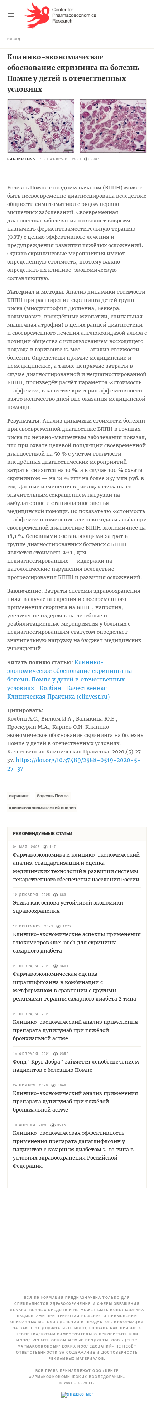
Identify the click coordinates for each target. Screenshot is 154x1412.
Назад (13, 39)
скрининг (18, 796)
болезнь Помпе (53, 796)
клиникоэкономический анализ (42, 808)
